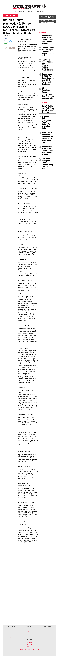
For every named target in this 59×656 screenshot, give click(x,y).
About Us (21, 11)
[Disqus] (20, 566)
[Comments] (6, 43)
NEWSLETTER (44, 1)
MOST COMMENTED (44, 102)
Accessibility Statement (41, 651)
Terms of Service (25, 651)
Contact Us (40, 11)
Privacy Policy (32, 651)
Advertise (30, 11)
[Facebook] (6, 40)
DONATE (52, 1)
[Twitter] (10, 40)
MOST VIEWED (42, 32)
